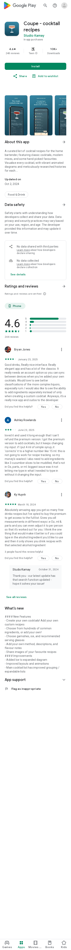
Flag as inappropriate (23, 689)
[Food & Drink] (16, 194)
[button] (36, 53)
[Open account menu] (64, 5)
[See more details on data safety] (18, 274)
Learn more (23, 250)
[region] (35, 51)
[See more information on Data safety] (64, 204)
